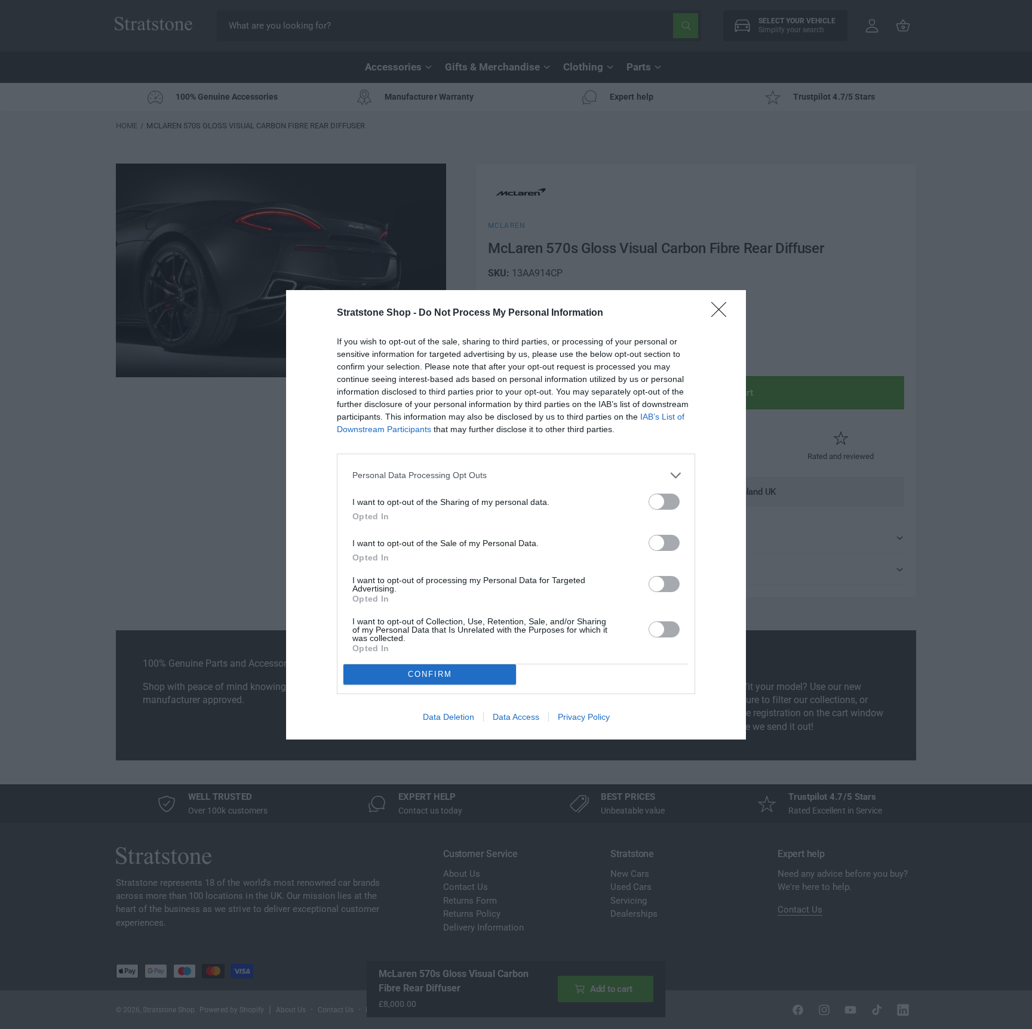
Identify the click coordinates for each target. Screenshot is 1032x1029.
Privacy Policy (584, 717)
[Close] (722, 313)
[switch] (664, 502)
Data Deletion (448, 717)
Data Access (516, 717)
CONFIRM (430, 674)
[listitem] (516, 475)
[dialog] (516, 515)
